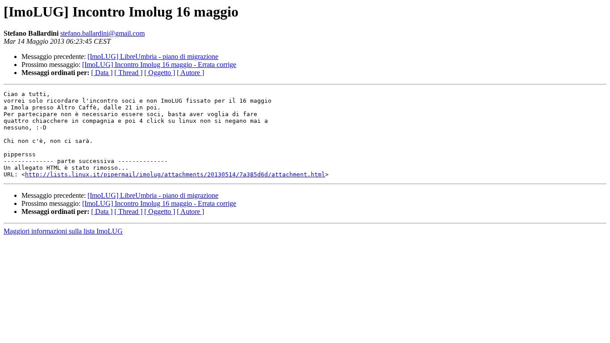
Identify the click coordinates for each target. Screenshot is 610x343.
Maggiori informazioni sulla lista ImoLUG (63, 231)
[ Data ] (102, 72)
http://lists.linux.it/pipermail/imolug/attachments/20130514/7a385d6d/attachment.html (175, 174)
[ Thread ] (128, 72)
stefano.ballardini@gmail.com (102, 33)
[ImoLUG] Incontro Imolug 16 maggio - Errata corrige (159, 64)
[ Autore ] (190, 72)
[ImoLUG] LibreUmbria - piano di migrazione (153, 56)
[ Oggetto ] (159, 72)
